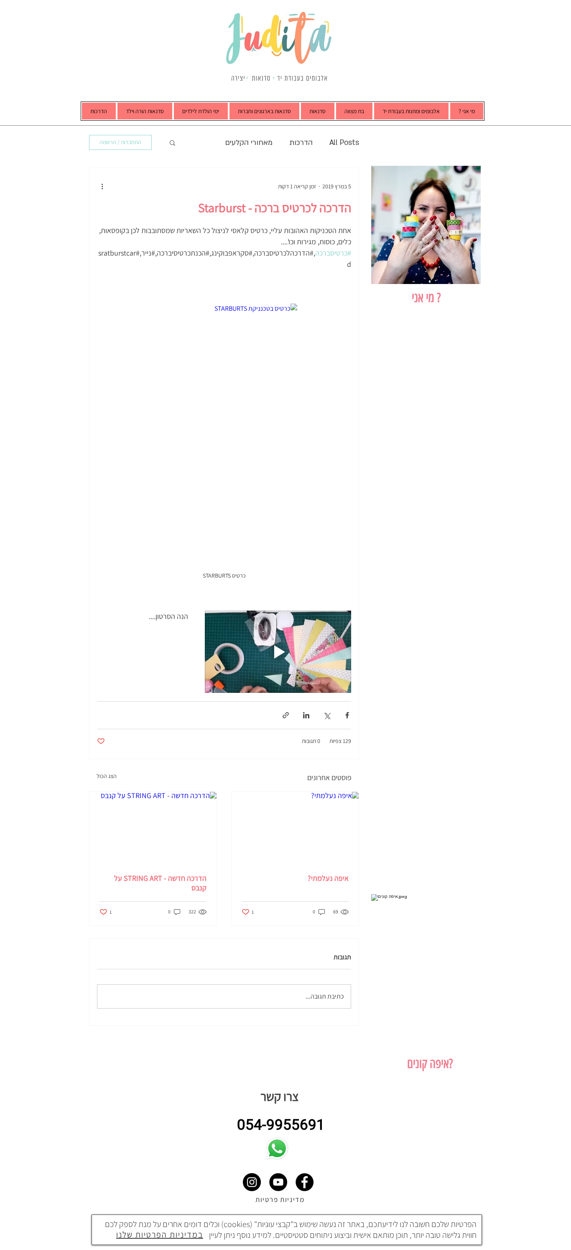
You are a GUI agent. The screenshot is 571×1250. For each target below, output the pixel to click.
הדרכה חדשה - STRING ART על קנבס (160, 882)
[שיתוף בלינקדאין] (306, 715)
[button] (411, 111)
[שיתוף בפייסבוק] (347, 715)
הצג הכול (107, 776)
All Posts (344, 142)
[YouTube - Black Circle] (278, 1182)
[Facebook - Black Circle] (305, 1182)
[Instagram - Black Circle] (252, 1182)
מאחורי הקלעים (249, 142)
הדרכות (301, 142)
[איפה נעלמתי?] (295, 827)
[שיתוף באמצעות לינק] (286, 715)
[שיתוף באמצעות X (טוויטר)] (327, 715)
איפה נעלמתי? (328, 878)
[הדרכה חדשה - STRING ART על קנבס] (153, 827)
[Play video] (278, 652)
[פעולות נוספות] (102, 186)
